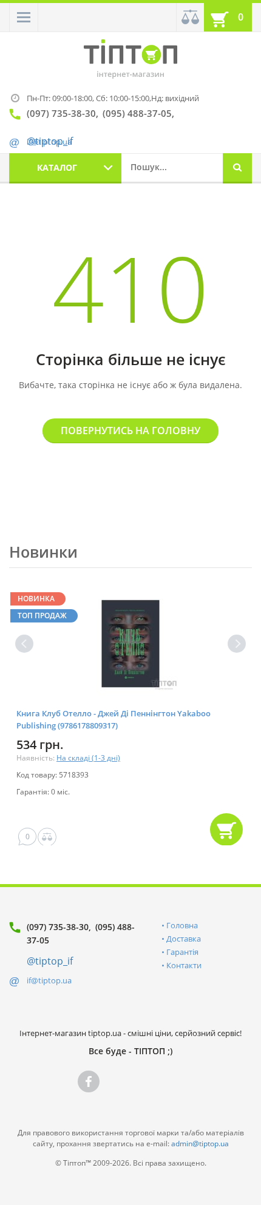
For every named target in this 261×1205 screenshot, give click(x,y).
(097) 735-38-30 (58, 927)
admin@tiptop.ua (200, 1143)
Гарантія (182, 951)
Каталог (57, 167)
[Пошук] (237, 168)
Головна (182, 925)
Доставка (183, 938)
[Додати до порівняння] (47, 837)
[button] (24, 17)
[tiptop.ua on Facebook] (89, 1081)
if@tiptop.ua (49, 980)
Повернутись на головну (130, 430)
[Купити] (226, 829)
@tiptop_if (50, 961)
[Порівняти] (190, 17)
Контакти (184, 965)
